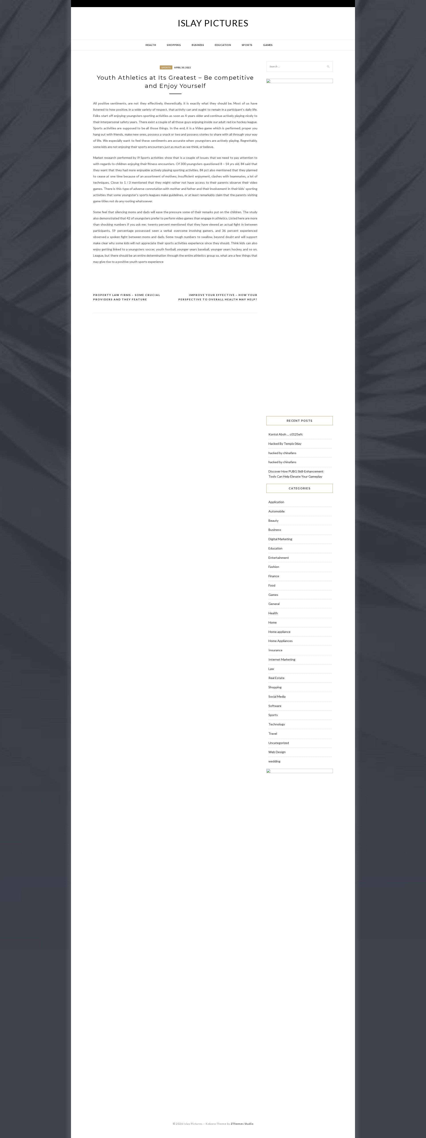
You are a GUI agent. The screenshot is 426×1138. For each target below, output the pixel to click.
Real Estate (276, 678)
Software (274, 706)
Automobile (276, 511)
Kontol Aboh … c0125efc (285, 434)
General (274, 604)
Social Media (277, 696)
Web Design (277, 752)
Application (276, 502)
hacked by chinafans (282, 453)
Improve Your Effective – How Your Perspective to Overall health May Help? (217, 297)
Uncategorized (278, 743)
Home (272, 622)
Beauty (273, 520)
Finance (273, 576)
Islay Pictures (213, 23)
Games (268, 44)
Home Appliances (280, 641)
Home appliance (279, 632)
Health (151, 44)
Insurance (275, 650)
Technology (276, 724)
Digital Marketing (280, 539)
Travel (272, 733)
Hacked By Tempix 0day (284, 443)
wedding (274, 761)
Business (198, 44)
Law (271, 669)
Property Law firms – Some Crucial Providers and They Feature (126, 297)
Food (271, 585)
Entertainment (278, 557)
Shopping (174, 44)
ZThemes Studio (242, 1123)
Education (223, 44)
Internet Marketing (281, 659)
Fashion (273, 567)
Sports (247, 44)
